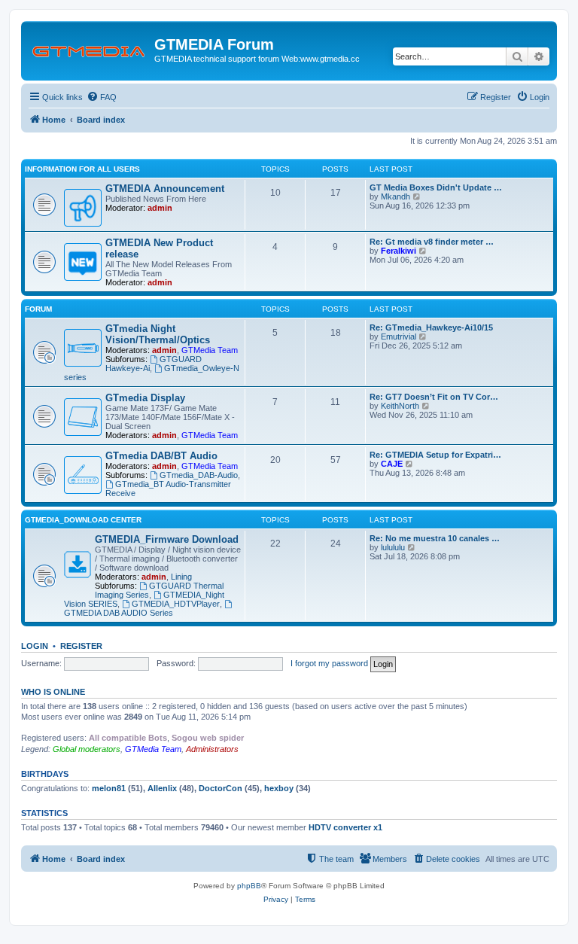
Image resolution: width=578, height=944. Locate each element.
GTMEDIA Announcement (164, 188)
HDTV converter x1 (345, 827)
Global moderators (86, 749)
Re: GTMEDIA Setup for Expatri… (435, 454)
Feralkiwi (398, 250)
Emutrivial (398, 336)
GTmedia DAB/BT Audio (161, 455)
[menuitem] (102, 97)
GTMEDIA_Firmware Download (167, 539)
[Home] (89, 49)
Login (34, 645)
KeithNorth (400, 405)
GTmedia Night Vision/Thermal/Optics (157, 334)
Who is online (53, 691)
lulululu (393, 547)
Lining (181, 576)
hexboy (279, 788)
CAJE (392, 463)
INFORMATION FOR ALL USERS (82, 169)
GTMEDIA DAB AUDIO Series (118, 612)
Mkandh (395, 196)
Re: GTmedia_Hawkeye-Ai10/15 (431, 327)
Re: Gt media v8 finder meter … (432, 241)
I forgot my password (329, 663)
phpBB (249, 886)
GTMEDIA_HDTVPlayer (176, 603)
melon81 (109, 788)
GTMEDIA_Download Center (83, 520)
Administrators (212, 749)
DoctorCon (220, 788)
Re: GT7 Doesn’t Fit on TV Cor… (434, 396)
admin (160, 207)
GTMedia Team (209, 350)
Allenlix (162, 788)
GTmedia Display (145, 397)
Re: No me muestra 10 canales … (435, 538)
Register (81, 645)
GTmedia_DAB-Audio (199, 475)
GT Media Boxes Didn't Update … (436, 187)
